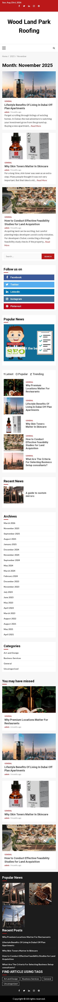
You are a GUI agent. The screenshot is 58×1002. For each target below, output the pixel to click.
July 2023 (8, 592)
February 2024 (11, 576)
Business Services (15, 344)
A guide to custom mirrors (13, 494)
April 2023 (9, 608)
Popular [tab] (23, 374)
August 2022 (10, 618)
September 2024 (12, 560)
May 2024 (8, 565)
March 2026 (9, 523)
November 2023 (11, 586)
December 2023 (11, 581)
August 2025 (10, 539)
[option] (29, 344)
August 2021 (10, 624)
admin (7, 112)
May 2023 (8, 602)
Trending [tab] (38, 374)
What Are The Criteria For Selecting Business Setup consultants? (13, 461)
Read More (36, 126)
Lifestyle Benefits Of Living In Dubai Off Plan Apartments (29, 84)
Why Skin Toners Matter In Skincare (29, 146)
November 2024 (11, 555)
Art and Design (11, 653)
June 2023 (8, 597)
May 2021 (8, 629)
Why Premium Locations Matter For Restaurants (13, 387)
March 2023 (9, 613)
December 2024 (11, 549)
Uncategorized (11, 669)
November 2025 (11, 528)
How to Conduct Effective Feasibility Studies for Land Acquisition (29, 200)
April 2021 (9, 634)
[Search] (54, 48)
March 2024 (9, 571)
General (8, 101)
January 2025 (10, 544)
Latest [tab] (9, 374)
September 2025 (12, 533)
